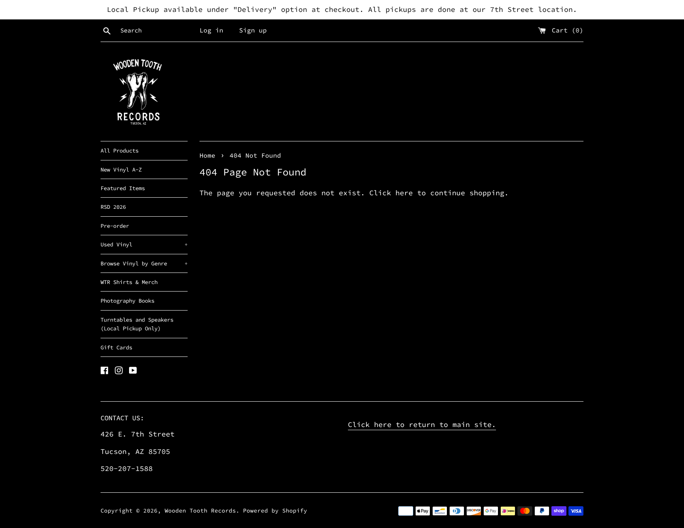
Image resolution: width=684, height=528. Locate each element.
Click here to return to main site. (422, 424)
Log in (211, 30)
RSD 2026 (113, 206)
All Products (120, 150)
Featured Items (123, 188)
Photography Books (127, 300)
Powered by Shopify (275, 510)
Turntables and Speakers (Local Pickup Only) (137, 324)
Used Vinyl (144, 244)
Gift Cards (116, 347)
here (404, 192)
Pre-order (115, 225)
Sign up (253, 30)
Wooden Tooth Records (200, 510)
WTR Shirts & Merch (129, 282)
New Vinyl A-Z (121, 169)
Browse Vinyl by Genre (144, 263)
